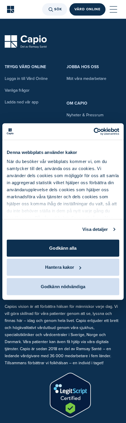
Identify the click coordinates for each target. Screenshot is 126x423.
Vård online (87, 9)
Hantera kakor (59, 267)
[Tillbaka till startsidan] (10, 9)
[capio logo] (26, 41)
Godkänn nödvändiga (63, 286)
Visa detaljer (95, 229)
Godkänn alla (62, 247)
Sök (58, 9)
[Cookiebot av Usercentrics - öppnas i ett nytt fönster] (93, 131)
